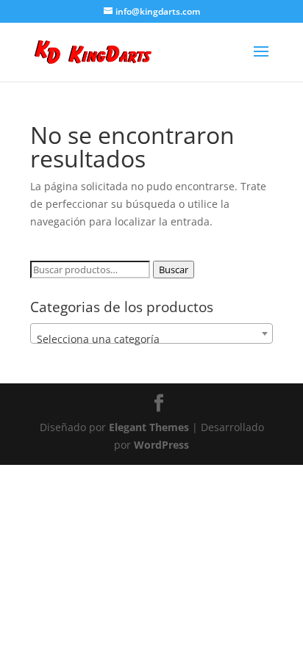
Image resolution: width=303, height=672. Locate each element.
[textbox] (151, 339)
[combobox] (151, 333)
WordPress (161, 445)
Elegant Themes (149, 427)
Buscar (173, 269)
